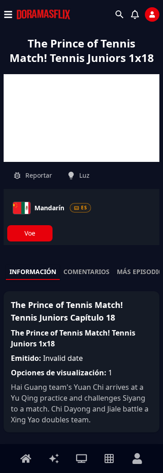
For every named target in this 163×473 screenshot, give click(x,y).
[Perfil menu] (137, 458)
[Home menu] (25, 458)
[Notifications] (134, 14)
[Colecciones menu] (109, 458)
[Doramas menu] (81, 458)
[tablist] (81, 272)
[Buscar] (119, 14)
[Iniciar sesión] (152, 14)
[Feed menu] (53, 458)
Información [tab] (33, 271)
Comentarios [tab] (86, 271)
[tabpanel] (81, 361)
